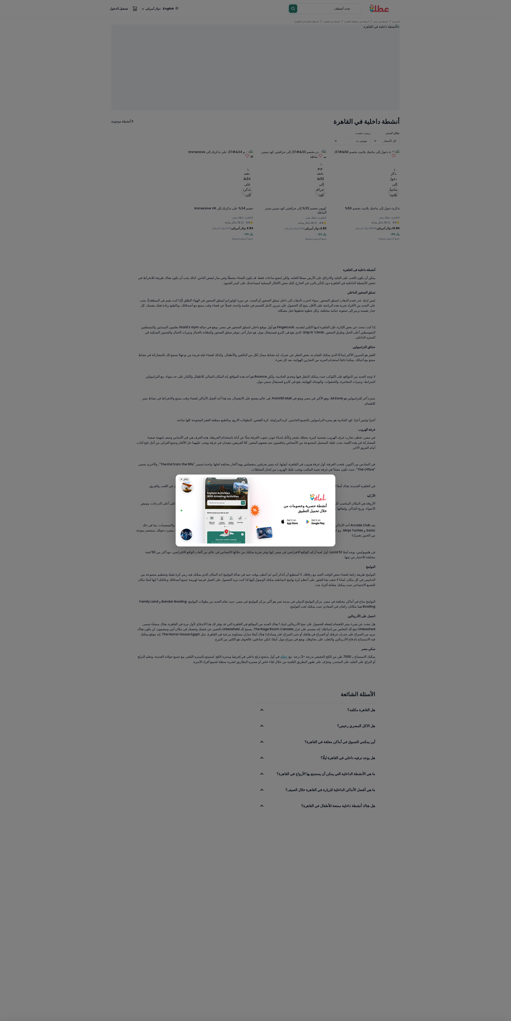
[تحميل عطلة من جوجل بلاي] (315, 521)
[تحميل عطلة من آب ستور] (289, 521)
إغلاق (184, 479)
